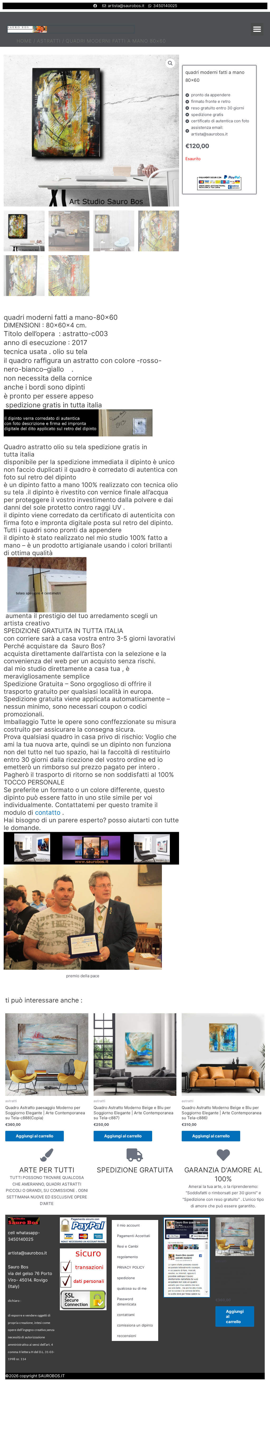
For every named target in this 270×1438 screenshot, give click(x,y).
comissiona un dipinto (135, 1325)
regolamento (127, 1257)
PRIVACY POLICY (130, 1267)
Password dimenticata (126, 1301)
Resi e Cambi (127, 1246)
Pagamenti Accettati (133, 1236)
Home (24, 41)
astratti (49, 41)
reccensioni (126, 1336)
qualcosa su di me (132, 1288)
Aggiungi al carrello (34, 1135)
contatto (47, 813)
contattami (125, 1315)
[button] (257, 29)
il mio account (128, 1225)
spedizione (126, 1278)
